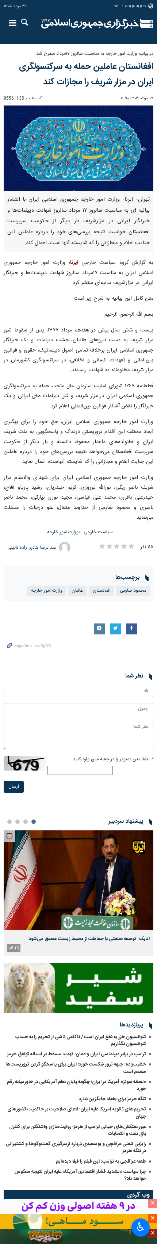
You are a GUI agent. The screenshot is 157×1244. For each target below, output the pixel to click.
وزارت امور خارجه (62, 532)
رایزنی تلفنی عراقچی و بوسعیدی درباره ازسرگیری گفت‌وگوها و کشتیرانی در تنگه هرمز (76, 1147)
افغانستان (102, 591)
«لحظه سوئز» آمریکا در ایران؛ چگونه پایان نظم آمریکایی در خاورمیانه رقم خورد (76, 1085)
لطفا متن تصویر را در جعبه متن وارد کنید (113, 759)
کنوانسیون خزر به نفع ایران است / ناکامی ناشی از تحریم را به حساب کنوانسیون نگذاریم (80, 1040)
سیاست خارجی (98, 532)
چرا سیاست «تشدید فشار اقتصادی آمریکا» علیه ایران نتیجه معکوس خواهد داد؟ (80, 1175)
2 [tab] (25, 821)
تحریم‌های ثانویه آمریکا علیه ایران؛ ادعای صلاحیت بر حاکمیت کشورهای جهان (76, 1112)
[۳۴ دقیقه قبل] (78, 880)
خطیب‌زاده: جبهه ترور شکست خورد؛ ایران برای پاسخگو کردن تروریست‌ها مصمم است (75, 1067)
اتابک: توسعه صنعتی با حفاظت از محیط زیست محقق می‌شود (89, 939)
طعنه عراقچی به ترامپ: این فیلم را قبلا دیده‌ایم (101, 1161)
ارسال (13, 787)
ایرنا (90, 23)
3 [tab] (17, 821)
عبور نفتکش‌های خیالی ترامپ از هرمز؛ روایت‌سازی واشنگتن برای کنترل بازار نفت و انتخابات (77, 1130)
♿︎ (140, 1226)
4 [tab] (9, 821)
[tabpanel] (78, 893)
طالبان (78, 591)
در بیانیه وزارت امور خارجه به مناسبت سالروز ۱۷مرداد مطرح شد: (94, 54)
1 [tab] (33, 821)
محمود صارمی (133, 591)
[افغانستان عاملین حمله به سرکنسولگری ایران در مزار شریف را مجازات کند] (78, 148)
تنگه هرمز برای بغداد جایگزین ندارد (112, 1099)
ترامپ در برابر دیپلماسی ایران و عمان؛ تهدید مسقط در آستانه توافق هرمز (76, 1054)
